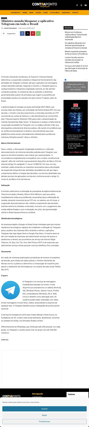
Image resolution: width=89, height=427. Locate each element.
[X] (81, 5)
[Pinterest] (33, 33)
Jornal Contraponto (10, 28)
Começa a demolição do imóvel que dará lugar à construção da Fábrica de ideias (76, 68)
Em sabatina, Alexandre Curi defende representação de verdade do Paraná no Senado (76, 45)
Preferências (44, 421)
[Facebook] (77, 5)
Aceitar (44, 409)
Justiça (4, 18)
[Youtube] (85, 5)
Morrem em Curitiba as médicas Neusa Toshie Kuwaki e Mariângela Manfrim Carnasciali (76, 35)
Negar (44, 415)
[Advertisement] (31, 54)
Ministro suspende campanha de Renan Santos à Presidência (76, 53)
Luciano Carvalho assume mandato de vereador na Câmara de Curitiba (74, 60)
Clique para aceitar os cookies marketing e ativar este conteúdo (76, 87)
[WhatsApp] (38, 33)
